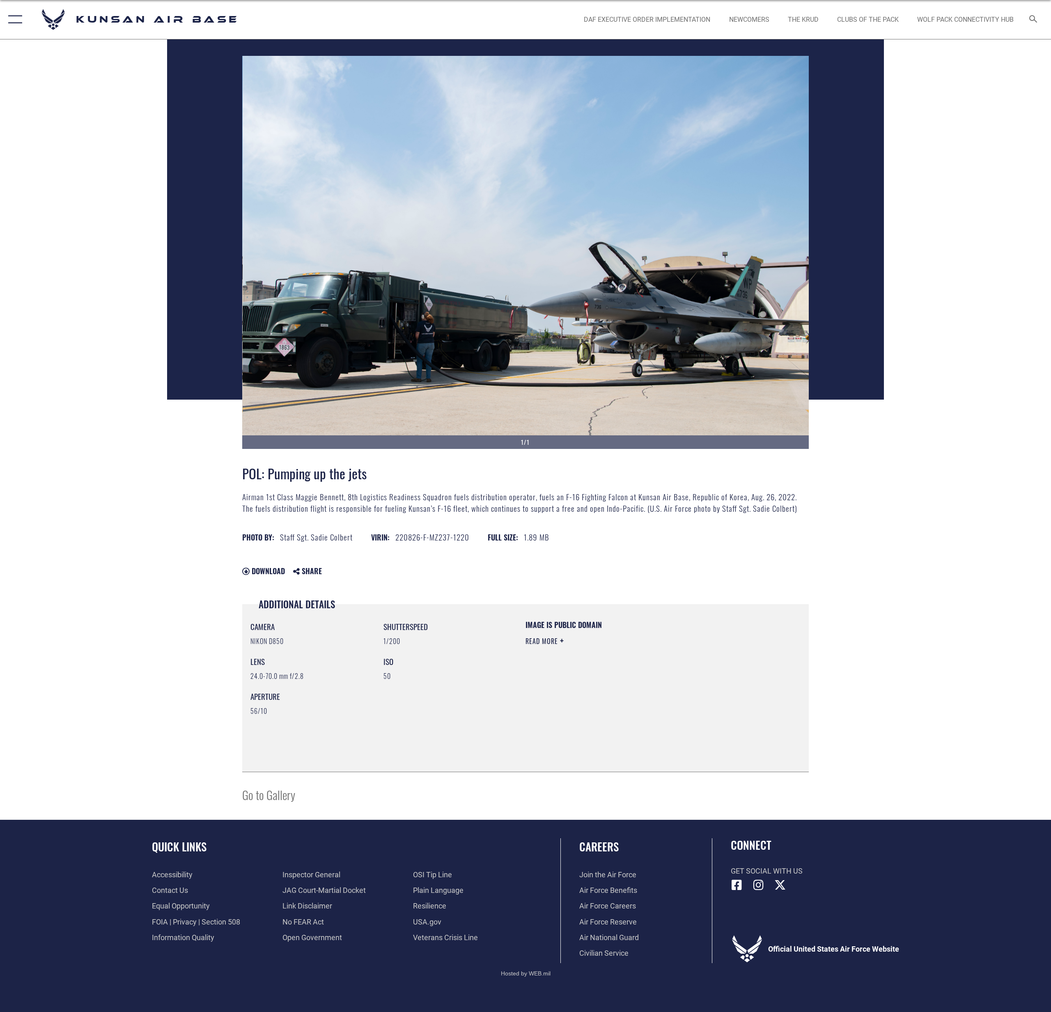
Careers (599, 846)
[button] (13, 19)
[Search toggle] (1033, 19)
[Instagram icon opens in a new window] (758, 885)
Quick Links (179, 846)
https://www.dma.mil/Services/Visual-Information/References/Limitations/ (622, 693)
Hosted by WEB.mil (526, 973)
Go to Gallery (268, 794)
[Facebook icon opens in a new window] (737, 885)
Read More (543, 641)
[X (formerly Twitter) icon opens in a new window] (780, 885)
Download (267, 571)
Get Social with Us (767, 871)
